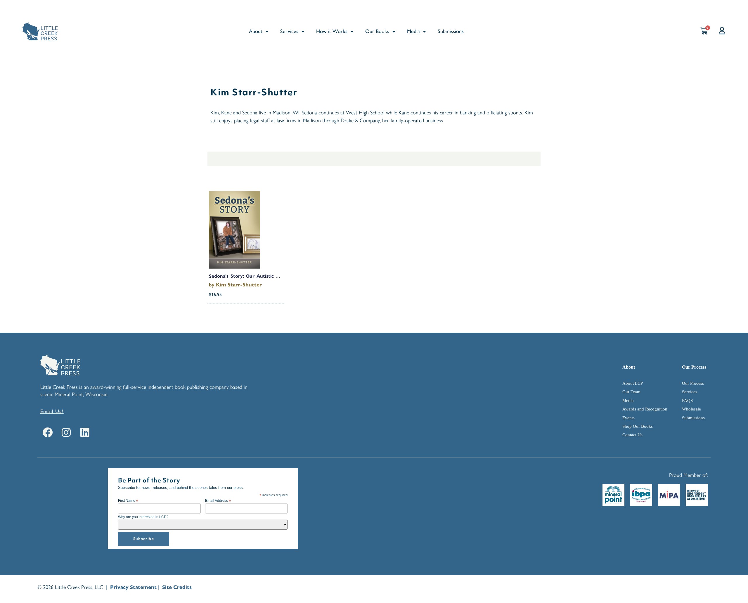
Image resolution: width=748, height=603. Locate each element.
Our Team (631, 391)
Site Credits (177, 587)
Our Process (693, 383)
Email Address (218, 501)
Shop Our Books (637, 426)
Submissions (451, 31)
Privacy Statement (133, 587)
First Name (128, 501)
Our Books (377, 31)
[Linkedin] (85, 432)
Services (289, 31)
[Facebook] (47, 432)
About (255, 31)
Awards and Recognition (644, 409)
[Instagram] (66, 432)
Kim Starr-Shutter (239, 284)
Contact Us (632, 434)
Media (413, 31)
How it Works (331, 31)
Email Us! (52, 411)
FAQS (687, 400)
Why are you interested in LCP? (143, 517)
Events (628, 417)
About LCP (632, 383)
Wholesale (691, 409)
